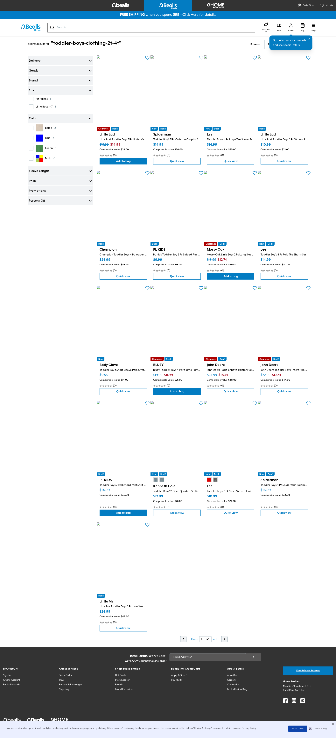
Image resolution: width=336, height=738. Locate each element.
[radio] (155, 479)
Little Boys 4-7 (46, 106)
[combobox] (151, 27)
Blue (49, 138)
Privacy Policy (249, 728)
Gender (34, 71)
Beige (50, 127)
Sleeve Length (39, 171)
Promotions (37, 191)
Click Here (190, 15)
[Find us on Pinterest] (302, 700)
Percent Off (37, 201)
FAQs (62, 680)
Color (33, 118)
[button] (318, 729)
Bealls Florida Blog (237, 689)
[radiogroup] (158, 479)
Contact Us (233, 684)
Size (31, 90)
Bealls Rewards (11, 684)
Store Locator (122, 680)
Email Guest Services (308, 670)
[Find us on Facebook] (285, 700)
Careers (231, 680)
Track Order (65, 675)
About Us (232, 675)
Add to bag (131, 162)
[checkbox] (31, 99)
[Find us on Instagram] (294, 700)
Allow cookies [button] (298, 729)
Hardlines (43, 99)
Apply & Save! (178, 675)
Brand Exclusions (124, 689)
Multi (50, 158)
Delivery (34, 61)
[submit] (253, 657)
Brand (33, 80)
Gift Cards (120, 675)
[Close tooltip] (309, 39)
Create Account (11, 680)
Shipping (64, 689)
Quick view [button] (185, 162)
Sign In (6, 675)
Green (51, 148)
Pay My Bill (177, 680)
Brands (119, 684)
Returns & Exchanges (70, 684)
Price (32, 181)
